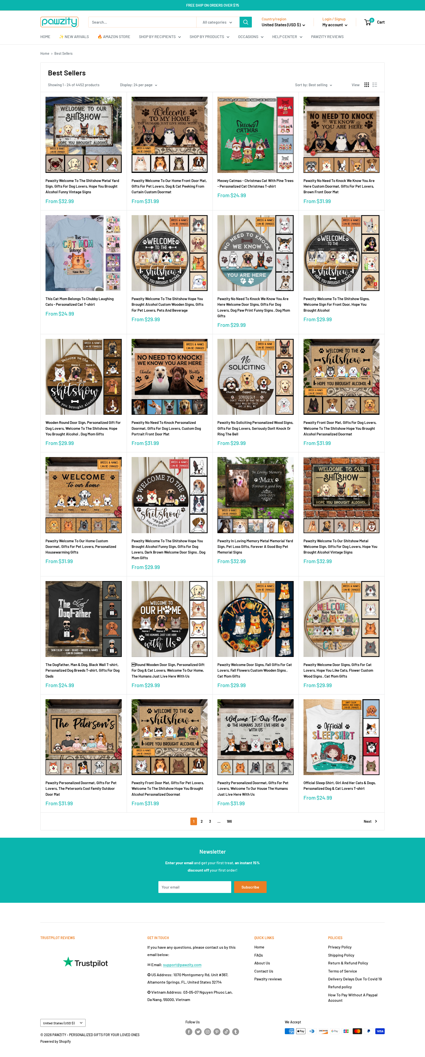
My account (333, 24)
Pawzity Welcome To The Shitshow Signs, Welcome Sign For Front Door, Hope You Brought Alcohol (337, 304)
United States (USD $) (59, 1023)
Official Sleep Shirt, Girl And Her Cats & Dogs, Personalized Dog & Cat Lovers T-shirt (340, 785)
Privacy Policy (340, 947)
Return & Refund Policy (348, 962)
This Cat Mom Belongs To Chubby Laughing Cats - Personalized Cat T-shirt (80, 301)
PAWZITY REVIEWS (327, 36)
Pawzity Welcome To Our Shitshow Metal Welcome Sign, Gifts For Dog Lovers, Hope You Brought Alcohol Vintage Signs (340, 547)
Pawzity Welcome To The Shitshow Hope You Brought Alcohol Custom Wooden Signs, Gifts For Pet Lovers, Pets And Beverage (167, 304)
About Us (262, 962)
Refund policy (340, 986)
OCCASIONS (248, 36)
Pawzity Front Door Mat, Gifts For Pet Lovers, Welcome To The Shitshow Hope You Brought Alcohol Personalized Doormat (168, 788)
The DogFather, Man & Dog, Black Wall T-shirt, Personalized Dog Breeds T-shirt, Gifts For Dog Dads (83, 670)
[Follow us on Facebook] (188, 1031)
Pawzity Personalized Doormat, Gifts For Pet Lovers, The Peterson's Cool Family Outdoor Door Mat (81, 788)
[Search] (246, 22)
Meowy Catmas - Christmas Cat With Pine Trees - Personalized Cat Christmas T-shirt (255, 183)
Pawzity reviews (268, 978)
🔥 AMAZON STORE (113, 36)
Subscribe (250, 887)
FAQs (258, 955)
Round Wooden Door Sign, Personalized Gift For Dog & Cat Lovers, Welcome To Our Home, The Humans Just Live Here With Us (168, 670)
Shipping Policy (341, 955)
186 (229, 821)
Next (368, 821)
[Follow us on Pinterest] (216, 1031)
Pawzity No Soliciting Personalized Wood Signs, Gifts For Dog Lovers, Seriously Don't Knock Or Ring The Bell (255, 428)
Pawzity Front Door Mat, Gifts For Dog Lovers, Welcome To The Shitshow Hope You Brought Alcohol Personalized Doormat (340, 428)
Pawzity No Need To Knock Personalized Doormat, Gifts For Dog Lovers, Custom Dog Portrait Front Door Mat (166, 428)
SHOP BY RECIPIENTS (157, 36)
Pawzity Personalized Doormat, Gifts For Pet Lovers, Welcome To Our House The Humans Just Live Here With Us (252, 788)
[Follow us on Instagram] (207, 1031)
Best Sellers (63, 53)
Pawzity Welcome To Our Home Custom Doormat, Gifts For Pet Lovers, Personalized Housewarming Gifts (81, 547)
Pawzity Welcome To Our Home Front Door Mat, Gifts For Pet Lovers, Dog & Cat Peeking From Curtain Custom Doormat (169, 186)
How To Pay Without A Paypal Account (353, 997)
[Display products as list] (375, 85)
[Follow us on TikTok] (226, 1031)
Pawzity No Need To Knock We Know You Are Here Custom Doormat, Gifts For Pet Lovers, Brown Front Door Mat (339, 186)
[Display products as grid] (366, 85)
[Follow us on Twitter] (198, 1031)
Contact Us (263, 971)
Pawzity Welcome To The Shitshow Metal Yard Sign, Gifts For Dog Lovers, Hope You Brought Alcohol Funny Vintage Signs (82, 186)
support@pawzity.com (182, 964)
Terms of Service (342, 971)
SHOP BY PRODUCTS (207, 36)
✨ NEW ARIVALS (74, 36)
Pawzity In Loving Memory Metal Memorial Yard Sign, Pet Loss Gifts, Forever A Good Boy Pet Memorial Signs (255, 547)
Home (44, 53)
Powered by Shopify (55, 1041)
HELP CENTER (284, 36)
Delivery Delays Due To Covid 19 (355, 978)
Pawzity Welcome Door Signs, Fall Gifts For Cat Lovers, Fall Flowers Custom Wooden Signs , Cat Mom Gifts (254, 670)
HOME (45, 36)
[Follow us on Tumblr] (235, 1031)
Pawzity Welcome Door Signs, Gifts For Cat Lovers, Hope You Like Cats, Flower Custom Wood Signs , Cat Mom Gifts (338, 670)
